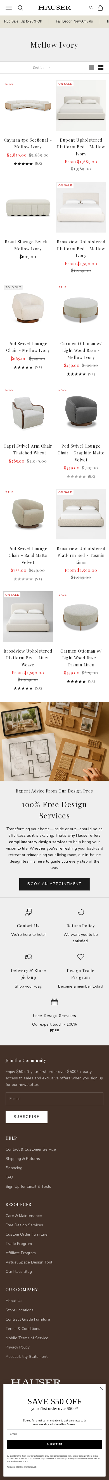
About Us (14, 1300)
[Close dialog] (101, 1388)
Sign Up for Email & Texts (28, 1186)
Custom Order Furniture (27, 1234)
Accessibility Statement (27, 1356)
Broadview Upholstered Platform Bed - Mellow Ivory (81, 248)
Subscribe (26, 1116)
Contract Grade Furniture (28, 1319)
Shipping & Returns (23, 1158)
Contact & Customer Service (31, 1149)
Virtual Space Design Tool (29, 1262)
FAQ (9, 1177)
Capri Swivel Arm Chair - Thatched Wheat (28, 449)
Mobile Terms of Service (27, 1338)
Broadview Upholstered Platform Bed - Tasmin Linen (81, 555)
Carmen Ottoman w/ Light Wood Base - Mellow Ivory (81, 350)
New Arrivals (83, 21)
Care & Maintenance (24, 1215)
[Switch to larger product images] (91, 67)
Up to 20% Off (31, 21)
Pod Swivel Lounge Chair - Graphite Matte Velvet (81, 453)
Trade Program (19, 1243)
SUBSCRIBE (54, 1444)
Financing (14, 1168)
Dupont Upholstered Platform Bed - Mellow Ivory (81, 147)
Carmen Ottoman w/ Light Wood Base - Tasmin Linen (81, 658)
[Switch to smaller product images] (100, 67)
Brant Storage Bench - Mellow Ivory (28, 245)
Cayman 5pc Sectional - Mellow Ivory (28, 143)
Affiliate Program (21, 1253)
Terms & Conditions (23, 1328)
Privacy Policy (18, 1347)
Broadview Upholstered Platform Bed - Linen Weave (28, 658)
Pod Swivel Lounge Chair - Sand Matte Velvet (28, 555)
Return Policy (80, 925)
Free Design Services (54, 1015)
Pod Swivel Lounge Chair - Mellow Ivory (27, 347)
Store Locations (20, 1310)
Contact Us (28, 925)
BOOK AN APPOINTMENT (54, 884)
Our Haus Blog (19, 1271)
